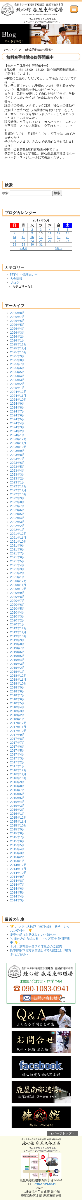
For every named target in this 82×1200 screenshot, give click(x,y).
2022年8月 (17, 502)
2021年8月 (17, 549)
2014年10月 (18, 872)
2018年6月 (17, 699)
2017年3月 (17, 758)
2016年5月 (17, 798)
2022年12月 (18, 486)
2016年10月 (18, 778)
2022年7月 (17, 506)
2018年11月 (18, 679)
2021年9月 (17, 545)
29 (23, 244)
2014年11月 (18, 869)
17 (41, 237)
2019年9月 (17, 640)
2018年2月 (17, 715)
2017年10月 (18, 731)
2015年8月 (17, 833)
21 (14, 240)
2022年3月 (17, 522)
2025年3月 (17, 380)
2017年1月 (17, 766)
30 (32, 244)
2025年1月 (17, 387)
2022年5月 (17, 514)
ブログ (17, 49)
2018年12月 (18, 675)
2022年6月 (17, 510)
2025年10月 (18, 352)
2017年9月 (17, 734)
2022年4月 (17, 518)
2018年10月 (18, 683)
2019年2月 (17, 667)
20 (67, 237)
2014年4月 (17, 896)
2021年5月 (17, 561)
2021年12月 (18, 533)
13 (67, 233)
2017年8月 (17, 738)
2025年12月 (18, 344)
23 (32, 240)
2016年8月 (17, 786)
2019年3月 (17, 663)
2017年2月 (17, 762)
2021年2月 (17, 573)
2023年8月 (17, 455)
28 (14, 244)
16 (32, 237)
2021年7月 (17, 553)
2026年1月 (17, 340)
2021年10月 (18, 541)
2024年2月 (17, 431)
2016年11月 (18, 774)
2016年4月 (17, 802)
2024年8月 (17, 407)
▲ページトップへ (62, 1133)
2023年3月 (17, 474)
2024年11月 (18, 395)
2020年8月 (17, 596)
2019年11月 (18, 632)
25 (50, 240)
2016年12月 (18, 770)
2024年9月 (17, 403)
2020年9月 (17, 593)
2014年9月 (17, 876)
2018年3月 (17, 711)
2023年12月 (18, 439)
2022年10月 (18, 494)
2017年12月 (18, 723)
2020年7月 (17, 600)
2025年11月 (18, 348)
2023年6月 (17, 462)
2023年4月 (17, 470)
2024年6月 (17, 415)
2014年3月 (17, 900)
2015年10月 (18, 825)
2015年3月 (17, 853)
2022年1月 (17, 529)
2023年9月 (17, 451)
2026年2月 (17, 336)
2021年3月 (17, 569)
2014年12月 (18, 865)
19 (58, 237)
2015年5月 (17, 845)
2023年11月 (18, 443)
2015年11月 (18, 821)
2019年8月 (17, 644)
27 (67, 240)
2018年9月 (17, 687)
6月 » (58, 248)
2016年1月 (17, 813)
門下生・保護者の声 (24, 274)
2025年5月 (17, 372)
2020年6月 (17, 604)
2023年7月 (17, 458)
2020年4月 (17, 612)
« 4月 (23, 248)
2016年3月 (17, 805)
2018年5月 (17, 703)
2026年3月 (17, 332)
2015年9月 (17, 829)
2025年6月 (17, 368)
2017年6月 (17, 746)
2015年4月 (17, 849)
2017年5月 (17, 750)
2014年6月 (17, 888)
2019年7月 (17, 648)
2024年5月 (17, 419)
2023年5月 (17, 466)
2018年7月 (17, 695)
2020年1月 (17, 624)
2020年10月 (18, 589)
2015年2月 (17, 857)
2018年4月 (17, 707)
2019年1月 (17, 671)
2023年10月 (18, 447)
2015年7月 (17, 837)
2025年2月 (17, 384)
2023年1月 (17, 482)
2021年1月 (17, 577)
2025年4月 (17, 376)
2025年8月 (17, 360)
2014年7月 (17, 884)
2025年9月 (17, 356)
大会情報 (16, 278)
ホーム (7, 49)
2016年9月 (17, 782)
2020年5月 (17, 608)
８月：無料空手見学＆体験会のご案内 (36, 946)
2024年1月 (17, 435)
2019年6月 (17, 652)
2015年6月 (17, 841)
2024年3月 (17, 427)
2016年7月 (17, 790)
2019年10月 (18, 636)
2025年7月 (17, 364)
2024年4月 (17, 423)
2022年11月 (18, 490)
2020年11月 (18, 585)
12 (58, 233)
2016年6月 (17, 794)
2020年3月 (17, 616)
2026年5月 (17, 324)
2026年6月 (17, 320)
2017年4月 (17, 754)
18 (50, 237)
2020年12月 (18, 581)
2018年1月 (17, 719)
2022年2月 (17, 525)
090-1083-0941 (45, 1184)
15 (23, 237)
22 (23, 240)
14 (14, 237)
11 (49, 233)
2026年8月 (17, 313)
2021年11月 (18, 537)
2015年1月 (17, 861)
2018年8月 (17, 691)
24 (41, 240)
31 (41, 244)
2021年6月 (17, 557)
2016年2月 (17, 809)
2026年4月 (17, 328)
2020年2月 (17, 620)
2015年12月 (18, 817)
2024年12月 (18, 391)
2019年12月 (18, 628)
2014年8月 (17, 880)
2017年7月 (17, 742)
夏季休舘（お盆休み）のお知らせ (33, 934)
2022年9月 (17, 498)
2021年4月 (17, 565)
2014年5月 (17, 892)
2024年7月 (17, 411)
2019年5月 (17, 656)
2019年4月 (17, 660)
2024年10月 (18, 399)
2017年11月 (18, 727)
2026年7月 (17, 317)
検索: (5, 193)
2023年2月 (17, 478)
